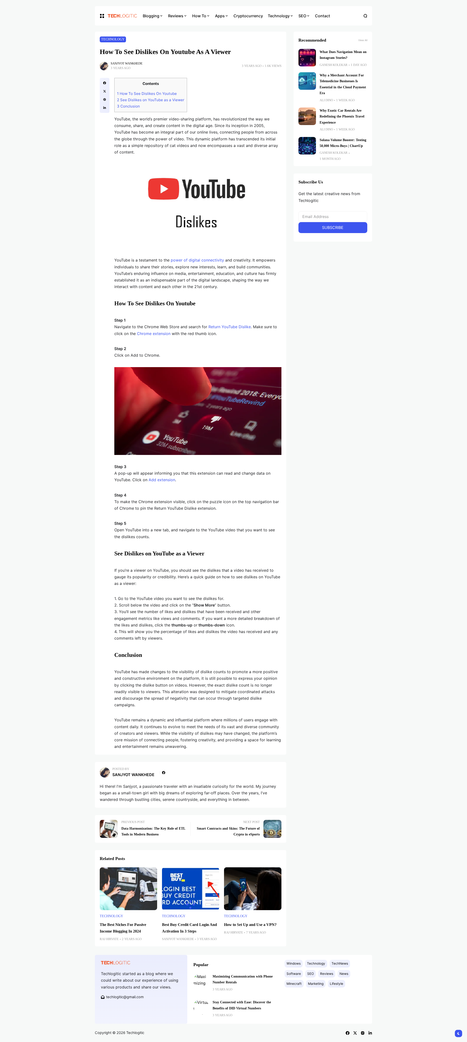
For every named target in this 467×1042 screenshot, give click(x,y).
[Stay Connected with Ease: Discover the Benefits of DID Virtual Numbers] (201, 1007)
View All (362, 40)
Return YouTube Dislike (229, 326)
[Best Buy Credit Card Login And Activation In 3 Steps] (190, 888)
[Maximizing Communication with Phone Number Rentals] (201, 981)
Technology (113, 39)
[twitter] (104, 91)
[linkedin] (104, 107)
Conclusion (128, 106)
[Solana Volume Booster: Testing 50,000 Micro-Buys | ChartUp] (307, 145)
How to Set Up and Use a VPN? (250, 925)
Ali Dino (326, 100)
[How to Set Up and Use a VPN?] (252, 888)
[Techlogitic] (121, 16)
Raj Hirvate (109, 939)
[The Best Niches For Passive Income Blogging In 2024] (128, 888)
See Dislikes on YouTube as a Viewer (150, 100)
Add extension (162, 479)
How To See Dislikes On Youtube (147, 93)
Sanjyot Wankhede (127, 63)
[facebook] (104, 83)
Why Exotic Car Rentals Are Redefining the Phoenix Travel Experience (342, 116)
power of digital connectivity (197, 260)
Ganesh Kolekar (334, 65)
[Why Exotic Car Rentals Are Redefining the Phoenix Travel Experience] (307, 116)
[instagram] (363, 1033)
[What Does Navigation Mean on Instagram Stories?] (307, 57)
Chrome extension (154, 333)
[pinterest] (104, 99)
